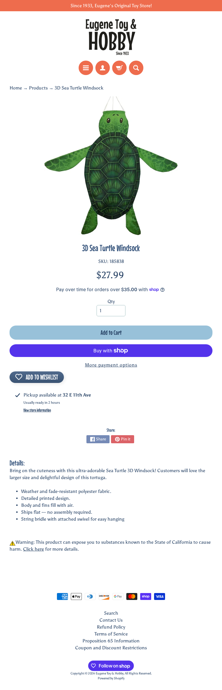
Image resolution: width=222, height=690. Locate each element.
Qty (111, 301)
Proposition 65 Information (111, 641)
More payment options (111, 365)
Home (16, 88)
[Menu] (86, 68)
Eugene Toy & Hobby (109, 673)
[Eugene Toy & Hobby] (111, 36)
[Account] (102, 68)
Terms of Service (111, 634)
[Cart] (119, 68)
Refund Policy (111, 627)
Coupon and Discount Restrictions (111, 647)
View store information (37, 410)
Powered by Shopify (111, 678)
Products (38, 88)
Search (111, 613)
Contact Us (111, 620)
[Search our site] (136, 68)
